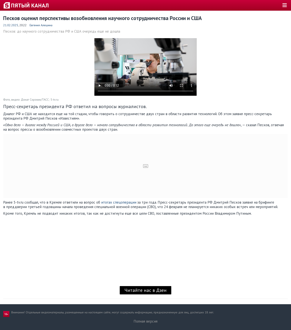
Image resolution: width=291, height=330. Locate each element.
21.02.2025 (10, 25)
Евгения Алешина (41, 25)
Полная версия (145, 321)
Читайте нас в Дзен (145, 290)
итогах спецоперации (118, 202)
